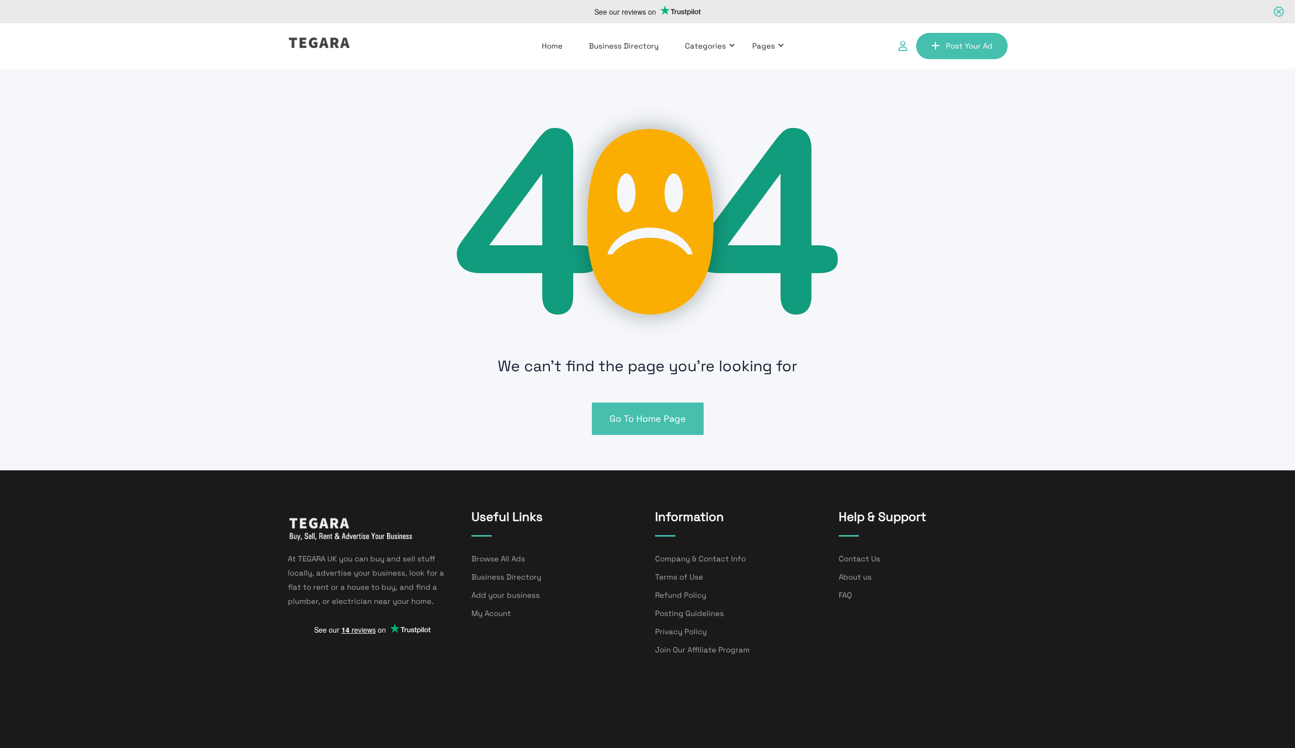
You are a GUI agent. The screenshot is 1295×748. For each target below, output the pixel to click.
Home (552, 46)
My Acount (491, 613)
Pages (763, 46)
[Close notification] (1279, 12)
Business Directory (624, 46)
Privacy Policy (681, 631)
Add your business (505, 595)
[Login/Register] (903, 46)
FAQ (845, 595)
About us (855, 577)
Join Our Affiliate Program (702, 649)
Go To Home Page (648, 418)
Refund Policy (680, 595)
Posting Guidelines (689, 613)
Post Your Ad (969, 46)
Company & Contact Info (700, 558)
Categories (705, 46)
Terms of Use (679, 577)
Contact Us (859, 558)
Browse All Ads (498, 558)
